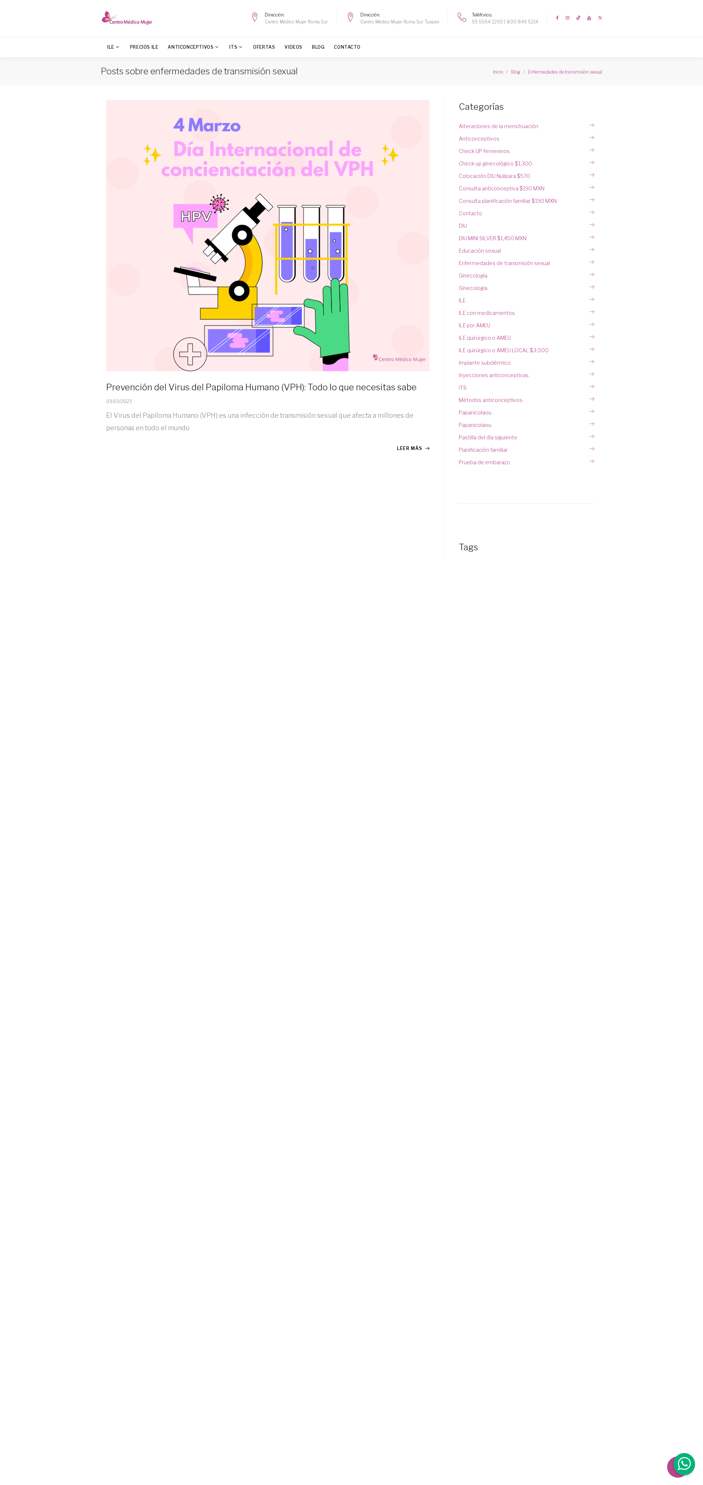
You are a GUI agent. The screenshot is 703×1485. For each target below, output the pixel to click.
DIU (463, 226)
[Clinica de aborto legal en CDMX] (129, 18)
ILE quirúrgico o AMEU (485, 338)
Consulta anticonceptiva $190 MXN (501, 188)
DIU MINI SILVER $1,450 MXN (493, 238)
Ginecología (473, 275)
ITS (233, 47)
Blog (318, 47)
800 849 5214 (522, 22)
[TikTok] (578, 18)
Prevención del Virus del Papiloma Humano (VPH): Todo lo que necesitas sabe (261, 387)
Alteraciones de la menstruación (498, 126)
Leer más (409, 448)
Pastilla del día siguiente (488, 437)
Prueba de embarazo (484, 462)
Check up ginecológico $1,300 (495, 163)
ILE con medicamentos (487, 313)
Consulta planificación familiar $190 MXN (508, 201)
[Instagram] (567, 18)
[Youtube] (589, 18)
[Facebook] (557, 18)
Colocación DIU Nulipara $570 (494, 176)
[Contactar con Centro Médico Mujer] (683, 1465)
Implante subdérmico (485, 363)
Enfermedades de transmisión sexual (504, 263)
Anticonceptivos (190, 47)
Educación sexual (480, 251)
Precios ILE (144, 47)
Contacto (347, 47)
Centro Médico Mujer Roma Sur (296, 22)
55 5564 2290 (487, 22)
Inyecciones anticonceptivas (494, 375)
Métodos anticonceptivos (490, 400)
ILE (110, 47)
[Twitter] (600, 18)
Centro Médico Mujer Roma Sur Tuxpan (399, 22)
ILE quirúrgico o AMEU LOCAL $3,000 (503, 350)
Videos (293, 47)
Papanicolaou (475, 412)
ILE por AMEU (474, 325)
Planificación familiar (483, 450)
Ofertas (264, 47)
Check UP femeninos (484, 151)
